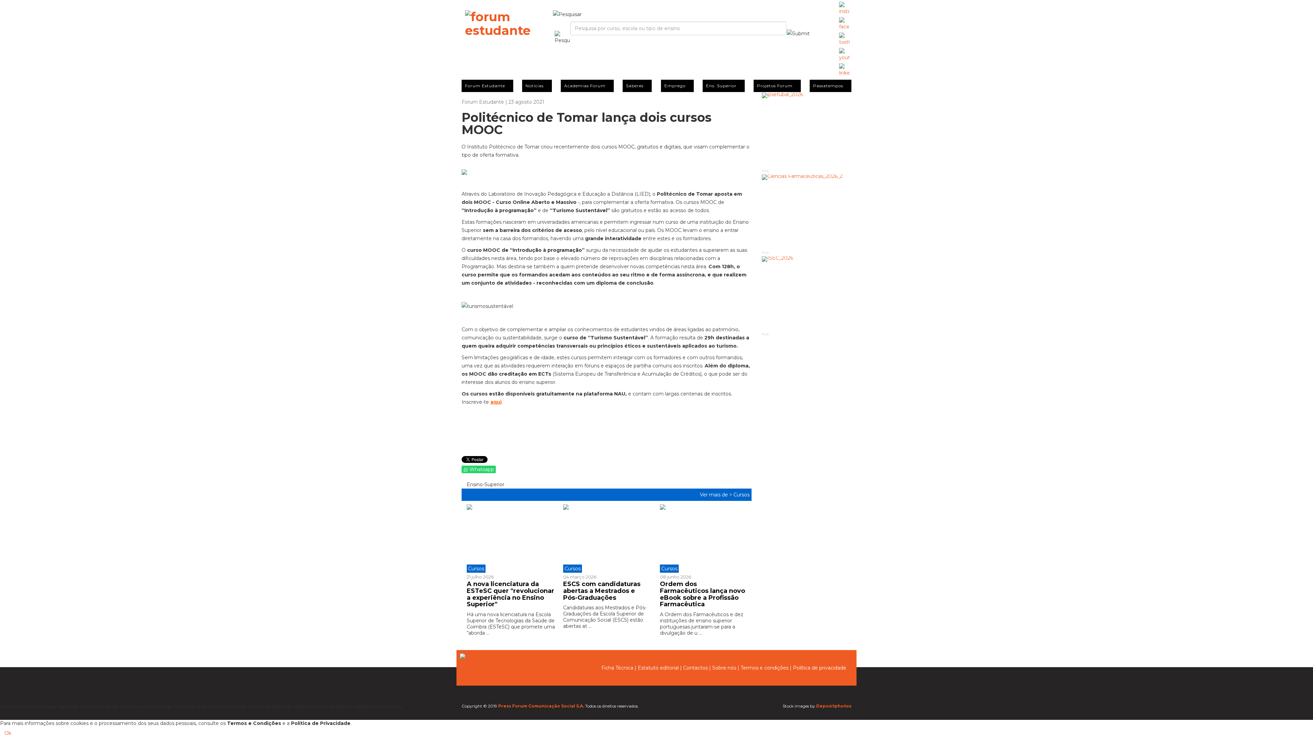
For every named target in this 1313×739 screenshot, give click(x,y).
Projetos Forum (775, 85)
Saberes (635, 85)
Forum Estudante (485, 85)
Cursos (741, 495)
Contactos (695, 668)
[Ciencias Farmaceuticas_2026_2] (807, 211)
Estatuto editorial (658, 668)
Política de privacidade (819, 668)
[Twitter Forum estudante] (844, 39)
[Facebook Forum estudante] (844, 24)
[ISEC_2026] (807, 293)
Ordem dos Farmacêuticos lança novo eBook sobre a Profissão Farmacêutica (702, 594)
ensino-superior (484, 484)
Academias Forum (585, 85)
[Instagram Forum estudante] (844, 8)
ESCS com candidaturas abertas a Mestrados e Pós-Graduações (601, 590)
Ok (7, 733)
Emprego (675, 85)
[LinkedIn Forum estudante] (844, 70)
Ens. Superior (721, 85)
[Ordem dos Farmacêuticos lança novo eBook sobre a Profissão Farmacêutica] (703, 538)
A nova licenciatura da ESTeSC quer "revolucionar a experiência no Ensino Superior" (510, 594)
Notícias (535, 85)
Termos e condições (764, 668)
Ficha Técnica (617, 668)
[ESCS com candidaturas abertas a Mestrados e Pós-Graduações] (606, 538)
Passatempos (828, 85)
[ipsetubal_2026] (807, 130)
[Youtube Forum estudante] (844, 55)
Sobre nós (724, 668)
